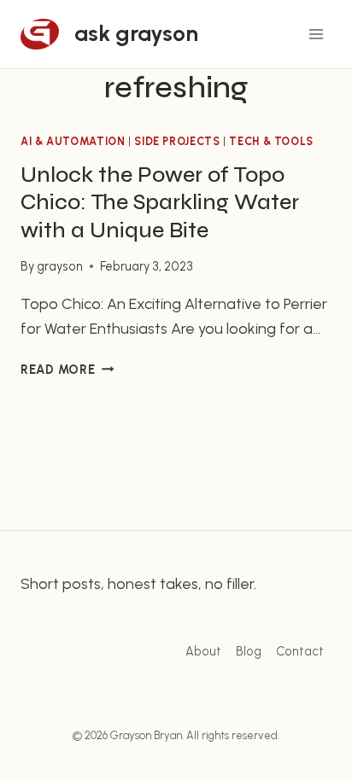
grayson (60, 266)
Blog (248, 651)
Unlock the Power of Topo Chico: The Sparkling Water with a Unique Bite (160, 202)
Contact (300, 651)
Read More (67, 369)
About (203, 651)
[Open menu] (315, 33)
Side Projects (177, 141)
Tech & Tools (271, 141)
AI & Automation (73, 141)
